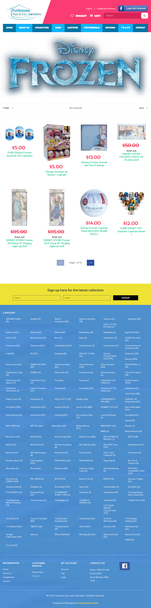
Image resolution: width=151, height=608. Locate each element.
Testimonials (92, 28)
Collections (42, 28)
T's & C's (125, 28)
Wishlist (81, 16)
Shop (58, 28)
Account (65, 569)
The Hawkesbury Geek (87, 603)
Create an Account (106, 8)
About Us (24, 28)
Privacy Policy (38, 572)
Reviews (110, 28)
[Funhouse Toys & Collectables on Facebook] (124, 569)
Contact (140, 28)
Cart (97, 16)
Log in (89, 8)
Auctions (73, 28)
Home (9, 28)
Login (63, 577)
